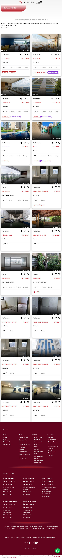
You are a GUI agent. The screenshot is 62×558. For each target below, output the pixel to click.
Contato (50, 455)
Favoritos (22, 447)
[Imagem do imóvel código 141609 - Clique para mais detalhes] (46, 175)
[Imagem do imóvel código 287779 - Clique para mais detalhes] (46, 219)
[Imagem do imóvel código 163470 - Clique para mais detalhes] (15, 390)
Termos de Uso (7, 444)
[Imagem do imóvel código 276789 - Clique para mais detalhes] (15, 348)
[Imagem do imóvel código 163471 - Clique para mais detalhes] (46, 390)
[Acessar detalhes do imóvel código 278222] (46, 376)
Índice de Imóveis (24, 454)
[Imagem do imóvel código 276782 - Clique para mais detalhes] (46, 306)
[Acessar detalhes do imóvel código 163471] (46, 418)
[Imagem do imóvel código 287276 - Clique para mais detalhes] (46, 87)
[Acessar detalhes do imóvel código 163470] (15, 418)
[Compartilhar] (21, 54)
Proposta (36, 449)
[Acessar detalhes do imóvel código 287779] (46, 247)
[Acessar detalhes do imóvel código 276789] (15, 376)
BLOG (5, 437)
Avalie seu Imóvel (24, 444)
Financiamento (38, 442)
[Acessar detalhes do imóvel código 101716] (15, 334)
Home (5, 434)
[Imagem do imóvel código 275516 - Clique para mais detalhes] (15, 43)
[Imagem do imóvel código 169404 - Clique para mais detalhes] (46, 262)
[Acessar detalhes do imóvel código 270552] (15, 290)
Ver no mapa (7, 494)
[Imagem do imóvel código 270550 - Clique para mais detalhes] (15, 175)
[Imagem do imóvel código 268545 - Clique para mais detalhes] (15, 87)
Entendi (57, 556)
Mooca (4, 187)
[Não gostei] (25, 54)
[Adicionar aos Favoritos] (28, 54)
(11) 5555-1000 (48, 481)
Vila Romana (5, 54)
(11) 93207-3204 (10, 504)
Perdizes (35, 274)
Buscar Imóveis (23, 437)
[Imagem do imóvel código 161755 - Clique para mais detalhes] (46, 43)
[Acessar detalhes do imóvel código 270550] (15, 203)
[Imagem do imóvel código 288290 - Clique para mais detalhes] (15, 131)
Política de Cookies (12, 557)
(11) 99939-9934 (29, 481)
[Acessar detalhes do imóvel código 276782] (46, 334)
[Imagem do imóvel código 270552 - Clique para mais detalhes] (15, 262)
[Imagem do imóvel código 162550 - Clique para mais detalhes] (15, 219)
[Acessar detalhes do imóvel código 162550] (15, 247)
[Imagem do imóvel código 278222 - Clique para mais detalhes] (46, 348)
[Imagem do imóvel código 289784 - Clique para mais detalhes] (46, 131)
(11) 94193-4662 (29, 504)
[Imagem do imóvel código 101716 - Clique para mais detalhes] (15, 306)
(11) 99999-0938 (10, 481)
